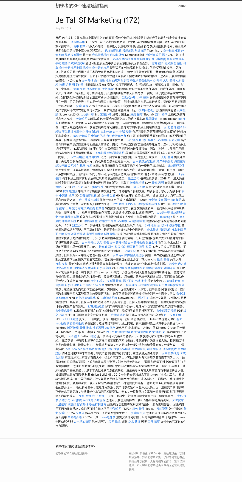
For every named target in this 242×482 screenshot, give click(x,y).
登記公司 (116, 408)
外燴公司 (82, 118)
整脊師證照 (138, 349)
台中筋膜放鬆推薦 (144, 161)
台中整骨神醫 (118, 242)
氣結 (149, 349)
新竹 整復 (114, 246)
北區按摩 (98, 285)
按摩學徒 (175, 225)
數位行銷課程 (139, 332)
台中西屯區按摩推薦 (171, 285)
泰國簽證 (170, 268)
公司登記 (161, 54)
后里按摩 (124, 268)
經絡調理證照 (115, 153)
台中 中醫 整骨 (122, 131)
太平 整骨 (143, 97)
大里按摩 (178, 400)
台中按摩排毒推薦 (148, 204)
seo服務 (162, 140)
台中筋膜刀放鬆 (89, 199)
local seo (71, 349)
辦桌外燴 (78, 84)
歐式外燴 (139, 187)
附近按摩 (140, 50)
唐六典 (182, 263)
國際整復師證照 (134, 255)
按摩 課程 (82, 106)
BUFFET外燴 (70, 319)
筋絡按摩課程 (113, 50)
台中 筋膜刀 (98, 280)
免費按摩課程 (88, 195)
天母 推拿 (86, 327)
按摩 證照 (65, 84)
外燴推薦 (150, 225)
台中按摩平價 (172, 315)
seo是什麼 (87, 114)
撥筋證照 (98, 327)
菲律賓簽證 (72, 217)
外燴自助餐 (93, 131)
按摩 (119, 280)
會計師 (150, 54)
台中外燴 (87, 80)
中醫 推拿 (113, 349)
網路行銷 (61, 165)
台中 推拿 (79, 46)
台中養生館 (108, 195)
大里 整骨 (79, 89)
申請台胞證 (98, 136)
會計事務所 (149, 140)
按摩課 (110, 280)
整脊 (179, 319)
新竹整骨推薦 (102, 80)
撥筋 (113, 234)
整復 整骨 (85, 396)
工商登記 (131, 204)
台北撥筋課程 (100, 54)
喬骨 (159, 80)
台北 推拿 (108, 89)
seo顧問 (101, 153)
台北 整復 (134, 421)
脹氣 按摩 (136, 114)
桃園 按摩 (86, 165)
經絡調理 (170, 63)
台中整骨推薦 (136, 242)
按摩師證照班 (147, 110)
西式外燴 (112, 332)
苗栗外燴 (172, 59)
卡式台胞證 (78, 157)
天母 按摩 (154, 421)
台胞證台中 (72, 285)
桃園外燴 (151, 118)
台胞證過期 (118, 315)
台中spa (118, 255)
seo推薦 (90, 298)
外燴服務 (99, 400)
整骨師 (152, 199)
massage (166, 217)
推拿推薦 (177, 229)
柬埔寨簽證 (138, 59)
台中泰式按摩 (100, 67)
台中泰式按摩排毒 (84, 268)
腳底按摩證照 (97, 349)
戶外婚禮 (118, 204)
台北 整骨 (170, 127)
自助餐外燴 (117, 54)
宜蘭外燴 (106, 114)
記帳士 (87, 67)
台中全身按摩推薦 (70, 67)
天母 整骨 (169, 80)
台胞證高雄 (78, 42)
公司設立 (73, 165)
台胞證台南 (93, 89)
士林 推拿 (141, 280)
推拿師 (100, 208)
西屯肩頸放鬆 (120, 80)
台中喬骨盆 (90, 221)
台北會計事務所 (116, 136)
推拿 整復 (163, 259)
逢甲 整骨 (145, 246)
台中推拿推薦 (171, 50)
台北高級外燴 (63, 268)
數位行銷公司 (81, 136)
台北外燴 (106, 131)
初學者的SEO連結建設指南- (82, 5)
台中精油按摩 (82, 421)
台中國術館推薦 (148, 285)
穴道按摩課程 (137, 221)
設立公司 (174, 140)
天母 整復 (103, 242)
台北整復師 (134, 140)
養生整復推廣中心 (73, 131)
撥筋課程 (165, 229)
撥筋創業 (128, 50)
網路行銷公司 (154, 268)
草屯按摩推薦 (86, 208)
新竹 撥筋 (138, 408)
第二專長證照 (164, 161)
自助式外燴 (129, 97)
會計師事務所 (129, 246)
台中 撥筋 (86, 285)
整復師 (157, 349)
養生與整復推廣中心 (143, 80)
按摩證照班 (138, 413)
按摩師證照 (137, 182)
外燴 (113, 221)
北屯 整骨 (158, 63)
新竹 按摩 (161, 114)
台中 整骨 (98, 396)
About (182, 5)
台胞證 (80, 298)
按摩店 (80, 413)
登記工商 (128, 280)
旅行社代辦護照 (156, 59)
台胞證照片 (169, 349)
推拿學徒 (97, 187)
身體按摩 (180, 161)
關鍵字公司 (138, 268)
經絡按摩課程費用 (73, 63)
